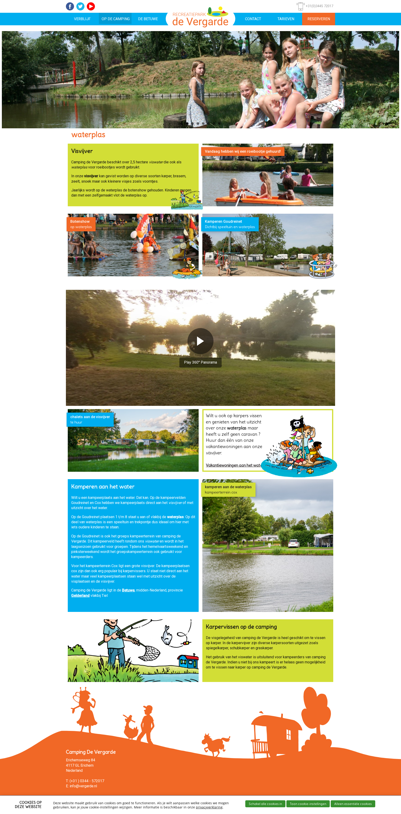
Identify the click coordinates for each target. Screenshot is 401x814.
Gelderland (80, 595)
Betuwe (128, 590)
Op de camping (116, 19)
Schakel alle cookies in (265, 804)
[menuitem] (82, 19)
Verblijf (82, 19)
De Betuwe (148, 19)
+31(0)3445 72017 (319, 6)
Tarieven (286, 19)
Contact (253, 19)
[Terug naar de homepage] (200, 18)
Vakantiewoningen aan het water (235, 465)
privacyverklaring (209, 807)
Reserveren (318, 19)
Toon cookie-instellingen (308, 804)
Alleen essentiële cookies (353, 804)
